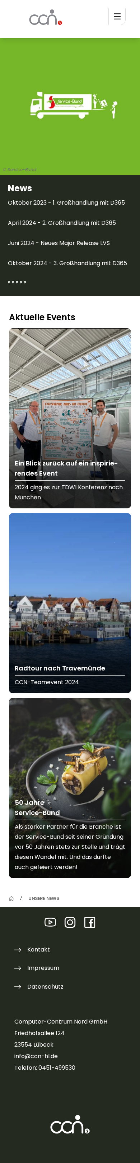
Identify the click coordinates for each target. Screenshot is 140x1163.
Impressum (43, 968)
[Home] (11, 898)
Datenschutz (45, 986)
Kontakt (38, 949)
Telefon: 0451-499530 (44, 1068)
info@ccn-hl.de (36, 1056)
